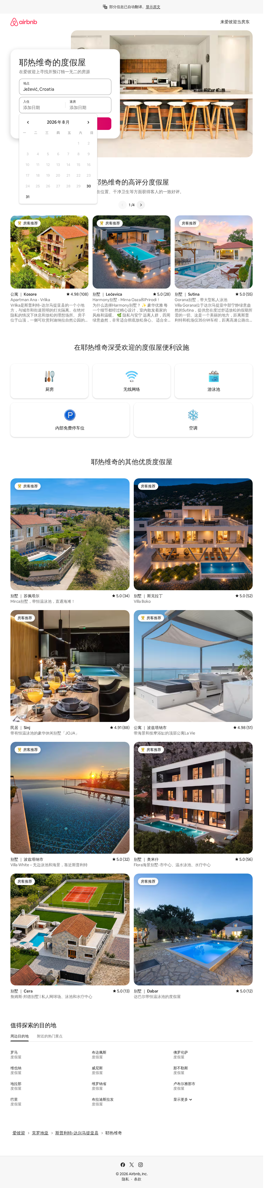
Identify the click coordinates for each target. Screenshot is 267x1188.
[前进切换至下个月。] (88, 122)
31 (27, 196)
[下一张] (141, 205)
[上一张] (122, 205)
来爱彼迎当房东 (235, 22)
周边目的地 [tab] (19, 1036)
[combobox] (65, 89)
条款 (137, 1179)
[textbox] (42, 107)
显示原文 (153, 6)
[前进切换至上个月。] (28, 122)
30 (89, 186)
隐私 (125, 1179)
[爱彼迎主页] (23, 22)
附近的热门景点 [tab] (50, 1036)
